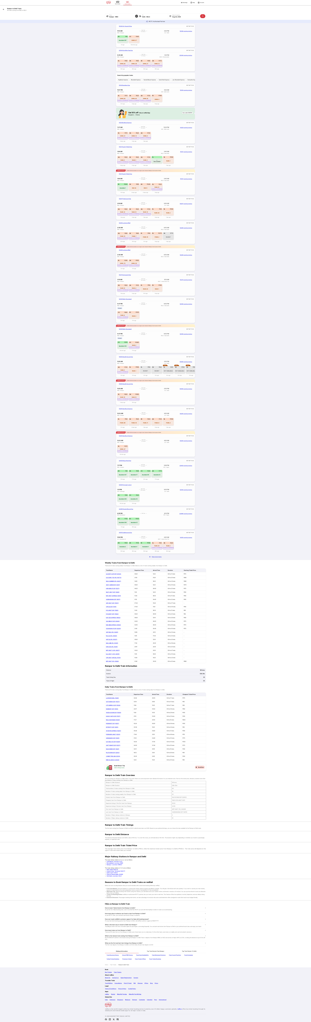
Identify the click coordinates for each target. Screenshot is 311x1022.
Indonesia (112, 999)
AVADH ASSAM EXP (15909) (113, 712)
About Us (107, 977)
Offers (146, 983)
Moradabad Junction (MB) (115, 863)
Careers (136, 977)
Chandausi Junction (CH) (114, 861)
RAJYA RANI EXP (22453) (113, 752)
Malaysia (127, 999)
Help (194, 2)
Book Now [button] (201, 767)
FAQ (134, 983)
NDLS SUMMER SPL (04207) (113, 581)
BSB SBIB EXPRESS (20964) (113, 625)
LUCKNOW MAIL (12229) (112, 698)
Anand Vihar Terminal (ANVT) (116, 871)
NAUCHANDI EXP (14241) (112, 749)
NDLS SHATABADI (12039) (113, 720)
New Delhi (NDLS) (112, 869)
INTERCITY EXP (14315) (112, 727)
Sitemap (140, 983)
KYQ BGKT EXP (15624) (112, 614)
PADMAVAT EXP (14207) (112, 723)
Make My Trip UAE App (135, 994)
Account (202, 2)
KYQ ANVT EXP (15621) (112, 610)
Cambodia (142, 999)
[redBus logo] (108, 2)
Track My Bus (109, 983)
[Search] (202, 16)
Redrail (113, 994)
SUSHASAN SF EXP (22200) (113, 628)
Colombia (149, 999)
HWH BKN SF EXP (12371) (112, 588)
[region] (155, 35)
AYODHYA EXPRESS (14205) (113, 730)
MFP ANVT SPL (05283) (112, 661)
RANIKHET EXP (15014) (112, 709)
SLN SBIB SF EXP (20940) (113, 621)
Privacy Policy (122, 988)
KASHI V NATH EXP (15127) (113, 716)
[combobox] (121, 16)
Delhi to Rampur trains (119, 767)
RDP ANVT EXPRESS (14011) (113, 595)
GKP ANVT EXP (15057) (112, 603)
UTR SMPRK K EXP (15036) (113, 705)
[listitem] (119, 308)
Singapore (120, 999)
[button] (136, 16)
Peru (155, 999)
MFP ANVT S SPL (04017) (113, 650)
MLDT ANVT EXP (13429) (112, 592)
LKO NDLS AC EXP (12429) (113, 741)
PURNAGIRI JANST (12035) (113, 734)
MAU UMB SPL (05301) (112, 643)
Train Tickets (117, 972)
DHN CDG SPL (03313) (112, 646)
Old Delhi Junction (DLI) (114, 876)
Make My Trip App (122, 994)
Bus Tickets (108, 972)
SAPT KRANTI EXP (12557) (113, 745)
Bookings (185, 2)
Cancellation (118, 983)
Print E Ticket (128, 983)
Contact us (115, 977)
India (106, 999)
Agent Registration (126, 977)
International (162, 999)
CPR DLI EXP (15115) (111, 606)
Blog (151, 983)
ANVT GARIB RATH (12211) (113, 585)
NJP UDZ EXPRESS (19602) (113, 617)
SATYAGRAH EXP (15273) (113, 701)
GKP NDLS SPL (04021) (112, 632)
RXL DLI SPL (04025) (111, 635)
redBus (107, 994)
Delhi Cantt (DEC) (112, 873)
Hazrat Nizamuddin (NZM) (115, 874)
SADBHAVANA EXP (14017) (113, 599)
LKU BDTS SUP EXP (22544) (113, 574)
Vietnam (134, 999)
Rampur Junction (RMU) (114, 864)
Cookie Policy (132, 988)
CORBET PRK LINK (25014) (113, 756)
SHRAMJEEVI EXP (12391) (112, 738)
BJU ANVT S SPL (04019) (113, 654)
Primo (156, 983)
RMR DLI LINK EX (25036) (112, 760)
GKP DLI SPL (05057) (111, 639)
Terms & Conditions (110, 988)
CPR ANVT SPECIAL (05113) (113, 657)
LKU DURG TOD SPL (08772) (113, 577)
